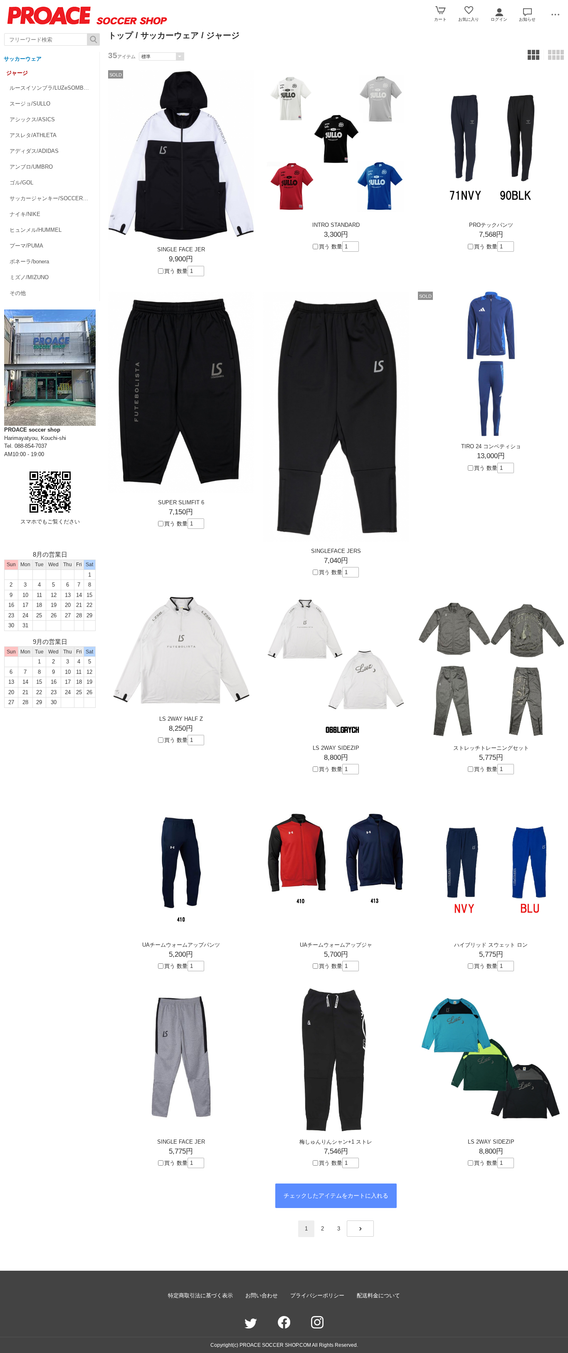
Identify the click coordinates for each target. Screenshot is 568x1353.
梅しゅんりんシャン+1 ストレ (335, 1142)
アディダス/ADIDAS (34, 151)
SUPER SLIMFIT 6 (181, 502)
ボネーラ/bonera (29, 261)
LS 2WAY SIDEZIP (336, 748)
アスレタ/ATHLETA (33, 135)
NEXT (360, 1228)
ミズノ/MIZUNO (29, 277)
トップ (120, 35)
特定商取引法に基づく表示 (200, 1295)
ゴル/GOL (21, 182)
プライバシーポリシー (317, 1295)
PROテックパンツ (491, 225)
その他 (18, 293)
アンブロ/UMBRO (31, 167)
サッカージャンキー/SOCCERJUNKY (54, 198)
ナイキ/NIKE (25, 214)
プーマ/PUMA (26, 246)
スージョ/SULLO (30, 104)
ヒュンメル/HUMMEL (36, 230)
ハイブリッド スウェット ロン (491, 945)
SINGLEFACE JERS (336, 551)
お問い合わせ (261, 1295)
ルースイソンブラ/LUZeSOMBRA (50, 88)
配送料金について (378, 1295)
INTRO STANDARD (336, 225)
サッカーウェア (23, 59)
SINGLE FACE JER (181, 249)
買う (169, 271)
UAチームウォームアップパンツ (181, 945)
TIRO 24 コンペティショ (491, 446)
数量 (182, 271)
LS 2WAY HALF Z (181, 719)
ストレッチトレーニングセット (491, 748)
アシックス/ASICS (32, 119)
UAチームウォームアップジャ (336, 945)
